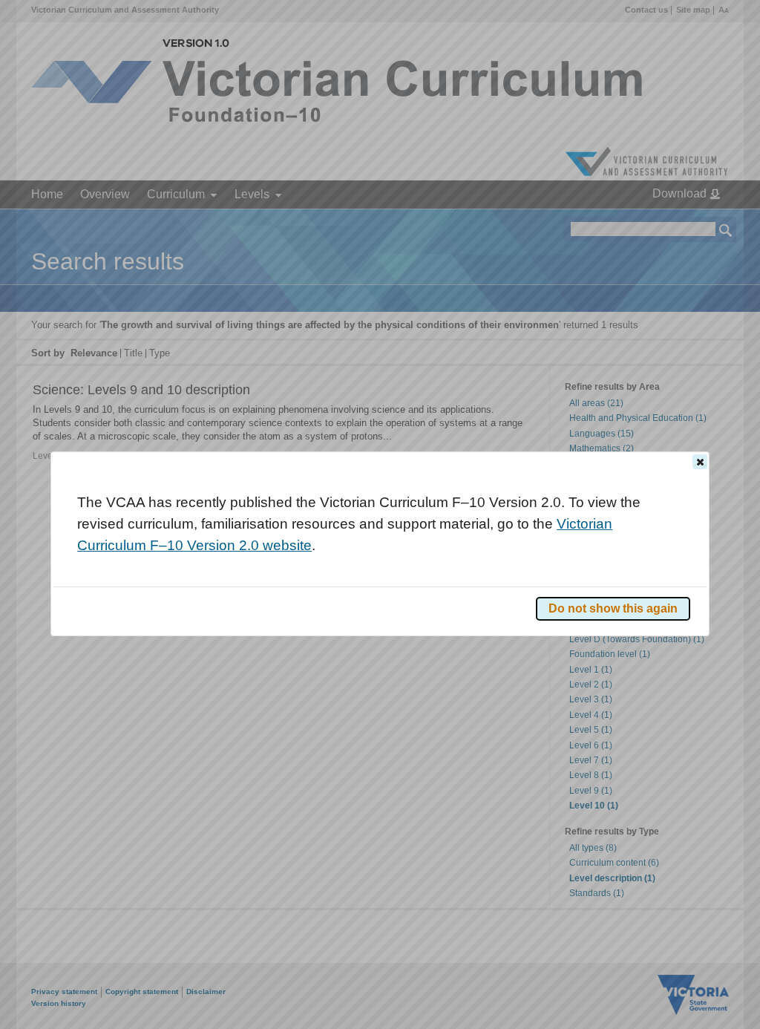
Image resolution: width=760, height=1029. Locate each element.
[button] (699, 461)
